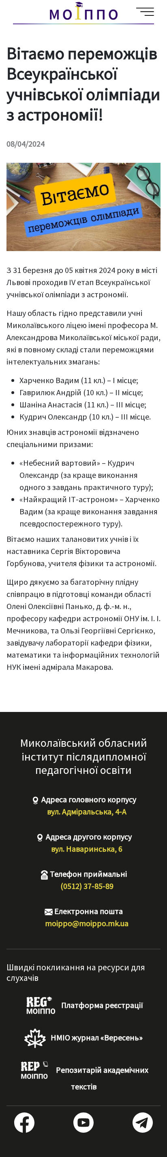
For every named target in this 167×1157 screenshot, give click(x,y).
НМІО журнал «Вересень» (96, 1037)
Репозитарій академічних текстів (101, 1078)
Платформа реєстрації (101, 1005)
